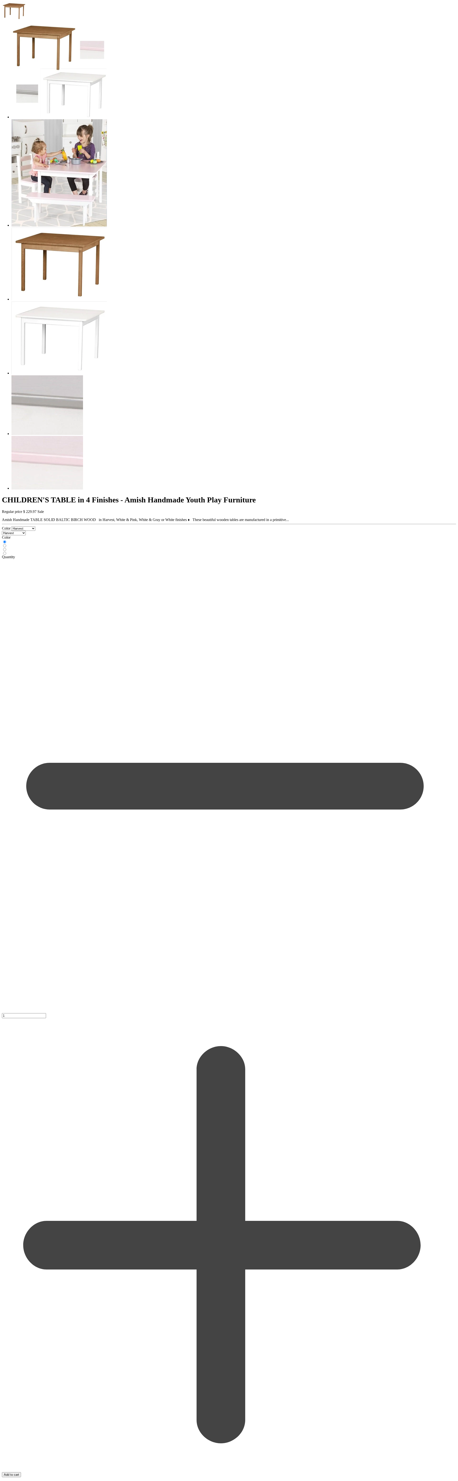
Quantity (8, 557)
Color (6, 528)
